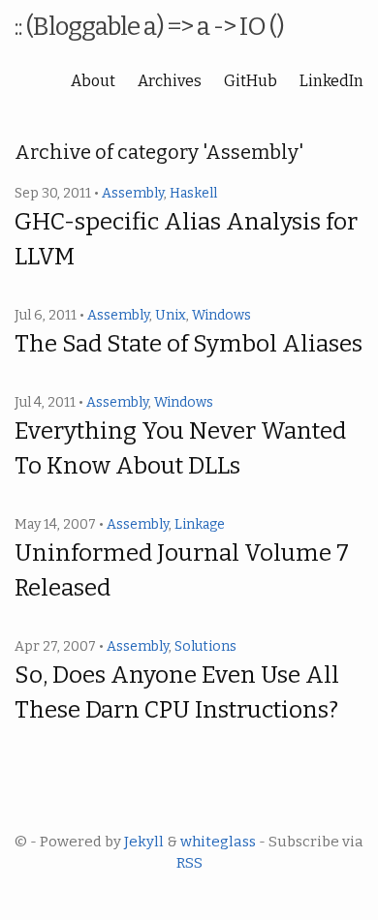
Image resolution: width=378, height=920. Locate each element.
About (93, 81)
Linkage (199, 524)
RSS (189, 863)
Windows (221, 315)
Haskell (193, 193)
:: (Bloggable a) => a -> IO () (149, 27)
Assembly (133, 193)
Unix (170, 315)
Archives (170, 81)
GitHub (250, 81)
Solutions (205, 646)
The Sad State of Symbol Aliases (188, 343)
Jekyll (144, 841)
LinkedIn (331, 81)
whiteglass (218, 841)
